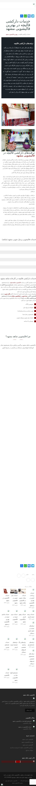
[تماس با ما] (2, 784)
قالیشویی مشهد (25, 155)
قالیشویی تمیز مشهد (28, 745)
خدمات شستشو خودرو (7, 645)
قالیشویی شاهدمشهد (15, 282)
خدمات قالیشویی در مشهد (6, 598)
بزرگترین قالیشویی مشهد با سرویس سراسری (21, 747)
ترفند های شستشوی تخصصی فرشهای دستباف (31, 658)
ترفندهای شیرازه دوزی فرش (14, 645)
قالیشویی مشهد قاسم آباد (26, 780)
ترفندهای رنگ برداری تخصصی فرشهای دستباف (22, 647)
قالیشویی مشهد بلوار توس (11, 780)
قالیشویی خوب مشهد (27, 739)
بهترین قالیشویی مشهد (11, 34)
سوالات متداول (29, 750)
